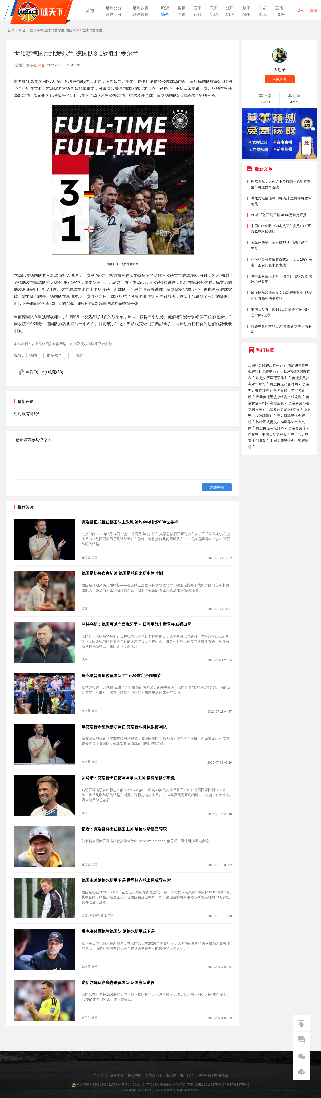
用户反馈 (187, 1075)
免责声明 (135, 1075)
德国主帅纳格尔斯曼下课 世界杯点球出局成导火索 (126, 880)
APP (246, 15)
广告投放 (169, 1075)
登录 (300, 10)
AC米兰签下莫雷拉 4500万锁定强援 (279, 215)
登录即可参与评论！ (33, 440)
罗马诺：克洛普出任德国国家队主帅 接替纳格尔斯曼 (128, 778)
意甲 (214, 8)
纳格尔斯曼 (95, 915)
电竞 (263, 15)
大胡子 (280, 70)
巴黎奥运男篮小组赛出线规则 (278, 397)
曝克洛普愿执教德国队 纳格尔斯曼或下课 (118, 931)
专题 (181, 15)
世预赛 (77, 355)
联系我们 (152, 1075)
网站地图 (221, 1075)
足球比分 (114, 8)
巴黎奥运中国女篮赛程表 (267, 434)
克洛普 (86, 557)
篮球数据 (141, 15)
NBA (214, 15)
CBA (230, 15)
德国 (33, 355)
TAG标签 (204, 1075)
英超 (181, 8)
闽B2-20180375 (207, 1084)
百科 (198, 15)
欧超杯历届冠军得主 (271, 378)
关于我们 (100, 1075)
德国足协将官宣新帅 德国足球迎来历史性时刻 (122, 573)
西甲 (198, 8)
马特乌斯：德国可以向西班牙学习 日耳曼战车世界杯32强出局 (136, 624)
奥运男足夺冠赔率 (270, 428)
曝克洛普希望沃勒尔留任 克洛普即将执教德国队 (124, 727)
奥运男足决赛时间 (284, 384)
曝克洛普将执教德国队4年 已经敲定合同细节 (121, 675)
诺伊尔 (86, 1017)
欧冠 (165, 8)
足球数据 (141, 8)
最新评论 (26, 401)
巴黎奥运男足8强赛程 (283, 409)
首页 (90, 11)
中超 (263, 8)
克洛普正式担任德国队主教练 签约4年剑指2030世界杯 (130, 522)
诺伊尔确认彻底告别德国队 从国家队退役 (118, 982)
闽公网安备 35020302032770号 (98, 1084)
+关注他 (279, 79)
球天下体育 (38, 12)
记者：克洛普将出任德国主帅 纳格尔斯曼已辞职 (124, 829)
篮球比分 (114, 15)
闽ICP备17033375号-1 (234, 1084)
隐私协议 (117, 1075)
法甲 (230, 8)
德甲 (247, 8)
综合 (165, 15)
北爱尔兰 (54, 355)
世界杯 (279, 15)
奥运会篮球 (297, 428)
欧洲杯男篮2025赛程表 (265, 365)
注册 (313, 10)
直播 (279, 8)
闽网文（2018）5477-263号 (140, 1084)
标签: (18, 355)
